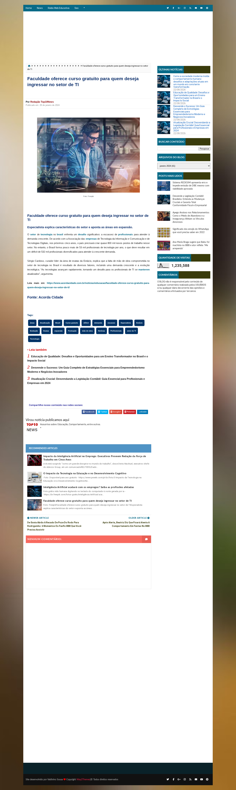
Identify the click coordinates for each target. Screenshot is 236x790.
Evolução (34, 331)
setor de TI (131, 331)
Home (29, 8)
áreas (32, 323)
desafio (82, 234)
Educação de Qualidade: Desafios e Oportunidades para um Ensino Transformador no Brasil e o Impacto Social (191, 96)
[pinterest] (207, 8)
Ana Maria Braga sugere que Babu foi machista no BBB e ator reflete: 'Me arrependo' (191, 245)
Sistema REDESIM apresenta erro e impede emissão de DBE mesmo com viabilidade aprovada (191, 186)
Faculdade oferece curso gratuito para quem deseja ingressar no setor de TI (87, 501)
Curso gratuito (72, 323)
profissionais (125, 234)
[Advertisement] (118, 35)
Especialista (126, 323)
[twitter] (167, 8)
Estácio (139, 323)
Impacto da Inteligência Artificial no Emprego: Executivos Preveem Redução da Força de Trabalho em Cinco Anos (94, 458)
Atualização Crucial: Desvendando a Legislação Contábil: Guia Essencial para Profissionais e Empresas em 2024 (191, 126)
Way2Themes (83, 779)
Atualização (45, 323)
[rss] (190, 8)
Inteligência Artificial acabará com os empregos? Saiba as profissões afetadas (88, 487)
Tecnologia (34, 339)
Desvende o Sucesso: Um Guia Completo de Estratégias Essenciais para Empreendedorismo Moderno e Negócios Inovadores (189, 111)
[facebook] (173, 8)
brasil (60, 234)
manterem (144, 269)
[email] (195, 8)
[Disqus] (88, 629)
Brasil (57, 323)
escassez (111, 323)
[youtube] (201, 8)
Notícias (101, 331)
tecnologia (46, 234)
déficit (86, 323)
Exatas (46, 331)
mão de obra (87, 331)
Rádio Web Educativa (58, 8)
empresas (91, 238)
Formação (72, 331)
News (40, 8)
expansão (58, 331)
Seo (76, 8)
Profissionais (116, 331)
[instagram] (184, 8)
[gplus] (179, 8)
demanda (98, 323)
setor (33, 234)
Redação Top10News (42, 101)
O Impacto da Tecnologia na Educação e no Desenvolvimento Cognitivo (84, 473)
